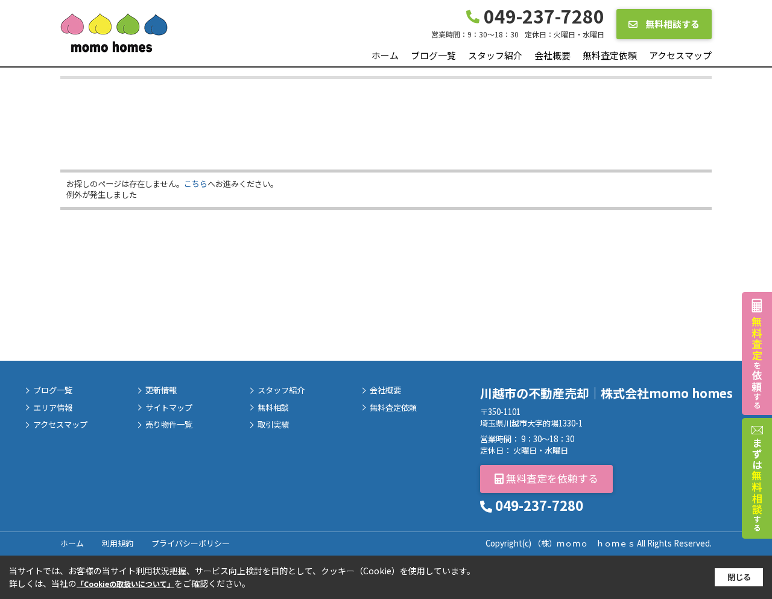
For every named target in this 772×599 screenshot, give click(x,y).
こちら (195, 183)
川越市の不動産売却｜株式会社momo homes (606, 393)
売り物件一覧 (168, 424)
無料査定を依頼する (551, 478)
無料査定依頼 (610, 55)
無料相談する (672, 23)
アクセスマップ (680, 55)
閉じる (739, 577)
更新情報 (161, 390)
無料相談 (273, 407)
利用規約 (117, 543)
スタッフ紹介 (495, 55)
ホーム (385, 55)
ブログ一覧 (433, 55)
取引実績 (273, 424)
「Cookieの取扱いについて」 (125, 583)
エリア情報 (52, 407)
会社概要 (552, 55)
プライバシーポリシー (190, 543)
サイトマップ (168, 407)
